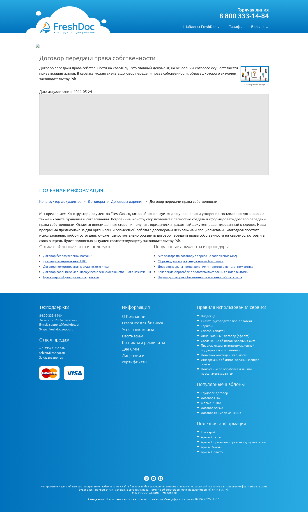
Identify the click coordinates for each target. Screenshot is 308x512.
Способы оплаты (213, 330)
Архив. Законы (211, 447)
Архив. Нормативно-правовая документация (233, 442)
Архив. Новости (212, 452)
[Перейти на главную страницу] (67, 27)
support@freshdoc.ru (64, 324)
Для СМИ (130, 348)
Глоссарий (208, 432)
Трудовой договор (214, 392)
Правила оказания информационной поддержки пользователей (227, 347)
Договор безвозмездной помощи (67, 255)
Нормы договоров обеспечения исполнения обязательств (200, 277)
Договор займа (212, 407)
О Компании (133, 316)
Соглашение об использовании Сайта (228, 340)
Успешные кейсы (138, 329)
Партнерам (132, 335)
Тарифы (235, 26)
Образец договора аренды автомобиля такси (190, 261)
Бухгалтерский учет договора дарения (71, 277)
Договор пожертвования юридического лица (76, 266)
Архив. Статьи (211, 437)
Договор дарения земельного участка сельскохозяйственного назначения (97, 271)
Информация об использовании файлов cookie (230, 361)
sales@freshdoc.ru (52, 352)
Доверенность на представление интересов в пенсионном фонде (205, 266)
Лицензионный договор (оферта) (225, 335)
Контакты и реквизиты (143, 342)
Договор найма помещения (221, 412)
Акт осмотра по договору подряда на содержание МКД (197, 255)
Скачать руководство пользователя (226, 320)
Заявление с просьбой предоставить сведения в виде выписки (203, 271)
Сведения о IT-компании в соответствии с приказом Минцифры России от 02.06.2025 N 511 (154, 499)
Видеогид (208, 316)
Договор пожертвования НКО (65, 261)
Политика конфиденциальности (224, 355)
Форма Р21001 (212, 402)
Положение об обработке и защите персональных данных (226, 371)
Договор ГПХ (210, 397)
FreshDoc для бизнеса (142, 322)
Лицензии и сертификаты (134, 358)
